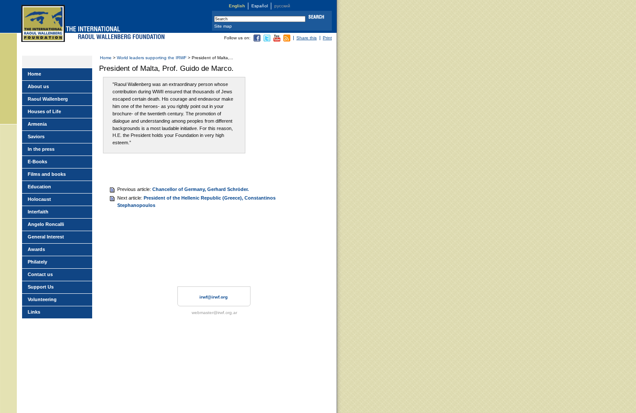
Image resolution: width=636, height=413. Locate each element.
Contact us (40, 274)
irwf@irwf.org (213, 297)
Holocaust (39, 199)
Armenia (37, 124)
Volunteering (42, 299)
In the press (41, 149)
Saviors (36, 136)
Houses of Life (44, 111)
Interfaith (38, 211)
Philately (37, 261)
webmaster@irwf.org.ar (214, 312)
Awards (36, 249)
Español (259, 5)
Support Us (41, 286)
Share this (306, 37)
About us (38, 86)
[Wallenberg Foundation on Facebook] (257, 40)
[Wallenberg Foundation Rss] (286, 40)
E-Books (37, 161)
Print (327, 37)
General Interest (46, 236)
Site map (223, 26)
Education (39, 186)
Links (34, 312)
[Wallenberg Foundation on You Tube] (276, 40)
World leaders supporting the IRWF (151, 57)
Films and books (47, 174)
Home (106, 57)
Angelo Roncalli (46, 224)
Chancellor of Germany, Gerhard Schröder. (200, 189)
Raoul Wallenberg (48, 99)
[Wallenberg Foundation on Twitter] (266, 40)
